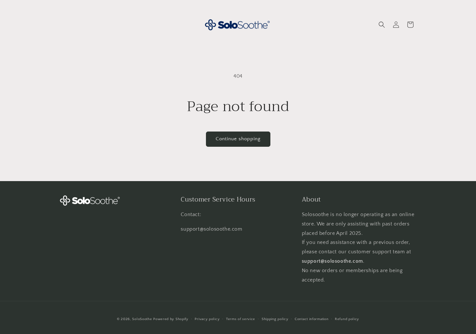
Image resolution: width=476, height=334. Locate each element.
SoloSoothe (142, 319)
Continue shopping (238, 139)
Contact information (311, 319)
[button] (382, 24)
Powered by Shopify (170, 319)
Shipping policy (275, 319)
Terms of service (240, 319)
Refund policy (347, 319)
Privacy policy (207, 319)
